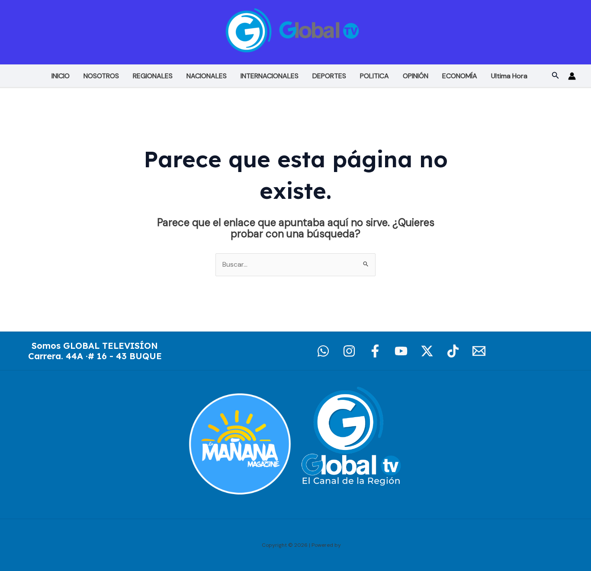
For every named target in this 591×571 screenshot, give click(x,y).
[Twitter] (427, 351)
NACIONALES (206, 75)
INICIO (60, 75)
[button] (555, 76)
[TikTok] (452, 351)
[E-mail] (478, 351)
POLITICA (374, 75)
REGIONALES (153, 75)
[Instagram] (349, 351)
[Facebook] (375, 351)
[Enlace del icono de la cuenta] (572, 76)
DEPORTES (329, 75)
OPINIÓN (415, 75)
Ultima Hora (509, 75)
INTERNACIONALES (270, 75)
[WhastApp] (323, 351)
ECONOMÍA (459, 75)
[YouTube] (401, 351)
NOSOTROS (101, 75)
